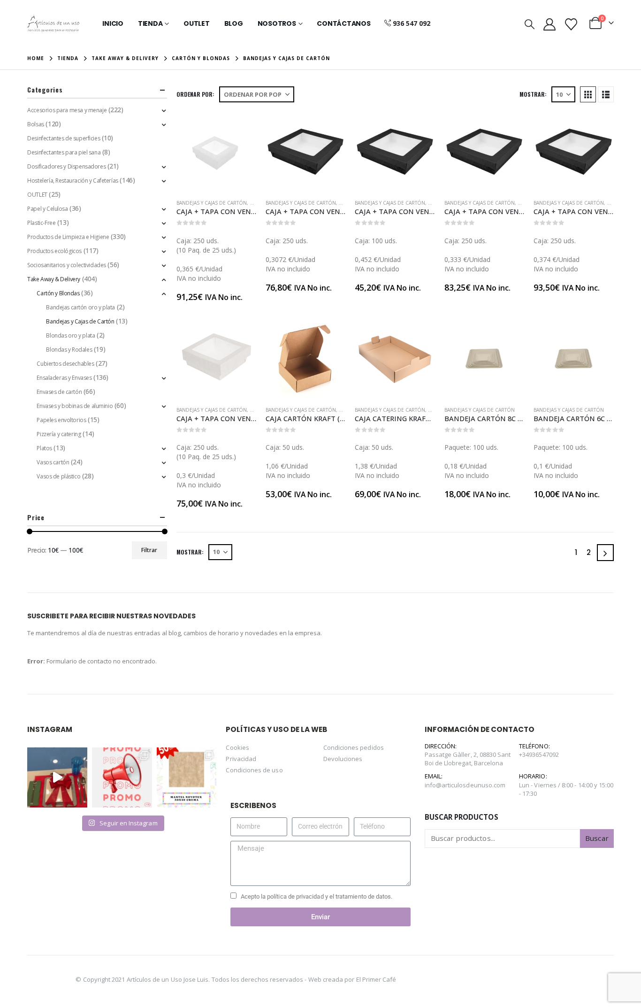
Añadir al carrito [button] (240, 127)
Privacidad (241, 758)
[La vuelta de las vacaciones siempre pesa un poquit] (187, 777)
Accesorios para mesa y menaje (67, 110)
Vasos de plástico (58, 476)
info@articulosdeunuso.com (465, 785)
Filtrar (149, 550)
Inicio (112, 23)
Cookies (237, 747)
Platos (44, 448)
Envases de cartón (59, 392)
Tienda (150, 23)
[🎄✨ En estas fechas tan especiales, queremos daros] (57, 777)
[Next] (605, 552)
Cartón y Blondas (58, 293)
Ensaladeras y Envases (64, 378)
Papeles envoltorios (61, 420)
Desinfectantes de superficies (63, 138)
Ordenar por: (195, 94)
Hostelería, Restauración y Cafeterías (72, 181)
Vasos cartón (53, 462)
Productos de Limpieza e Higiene (68, 237)
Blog (233, 23)
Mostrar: (533, 94)
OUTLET (37, 195)
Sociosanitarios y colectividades (66, 265)
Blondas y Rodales (69, 350)
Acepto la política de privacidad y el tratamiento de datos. (317, 896)
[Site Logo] (53, 23)
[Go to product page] (216, 152)
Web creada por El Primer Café (352, 979)
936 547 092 (411, 23)
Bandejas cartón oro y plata (80, 307)
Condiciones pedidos (353, 747)
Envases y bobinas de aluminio (75, 406)
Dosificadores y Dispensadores (66, 166)
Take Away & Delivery (53, 279)
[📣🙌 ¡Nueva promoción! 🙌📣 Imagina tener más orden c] (122, 777)
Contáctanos (343, 23)
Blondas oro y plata (70, 335)
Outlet (196, 23)
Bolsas (35, 124)
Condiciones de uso (254, 770)
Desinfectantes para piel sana (63, 152)
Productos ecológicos (54, 251)
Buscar (596, 838)
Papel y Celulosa (47, 209)
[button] (529, 24)
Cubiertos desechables (65, 364)
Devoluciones (343, 758)
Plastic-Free (41, 223)
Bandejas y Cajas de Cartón (211, 203)
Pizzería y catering (59, 434)
